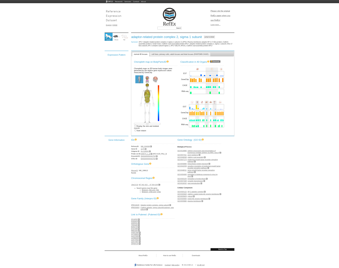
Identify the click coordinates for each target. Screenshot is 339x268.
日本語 (115, 25)
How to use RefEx (169, 255)
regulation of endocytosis (197, 179)
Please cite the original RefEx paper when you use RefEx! (220, 15)
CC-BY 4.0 (200, 265)
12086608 (135, 238)
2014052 (134, 219)
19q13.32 (134, 185)
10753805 (135, 234)
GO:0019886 (182, 151)
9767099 (134, 229)
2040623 (134, 221)
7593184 (134, 225)
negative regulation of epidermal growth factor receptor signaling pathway (204, 167)
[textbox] (166, 28)
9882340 (134, 230)
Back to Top (222, 249)
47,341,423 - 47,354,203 (148, 185)
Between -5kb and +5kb (150, 190)
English (108, 25)
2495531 (134, 223)
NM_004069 (145, 146)
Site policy (175, 265)
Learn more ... (215, 25)
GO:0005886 (182, 201)
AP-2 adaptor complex (196, 192)
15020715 (135, 243)
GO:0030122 (182, 192)
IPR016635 (135, 205)
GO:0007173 (182, 160)
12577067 (135, 242)
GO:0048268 (182, 157)
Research (118, 2)
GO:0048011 (182, 170)
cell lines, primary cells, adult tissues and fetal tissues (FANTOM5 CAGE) (180, 54)
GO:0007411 (182, 155)
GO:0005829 (182, 196)
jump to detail (209, 37)
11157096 (134, 236)
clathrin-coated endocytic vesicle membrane (203, 194)
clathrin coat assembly (196, 157)
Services (127, 2)
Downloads (196, 255)
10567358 (135, 232)
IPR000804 (135, 208)
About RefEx (143, 255)
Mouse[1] (134, 170)
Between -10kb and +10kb (151, 192)
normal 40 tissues (141, 54)
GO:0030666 (182, 199)
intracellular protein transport (198, 164)
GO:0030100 (182, 179)
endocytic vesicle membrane (198, 199)
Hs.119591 (145, 151)
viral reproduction (194, 183)
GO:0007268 (182, 181)
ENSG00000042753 (148, 156)
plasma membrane (194, 201)
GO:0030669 (182, 194)
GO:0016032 (182, 183)
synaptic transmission (195, 181)
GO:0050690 (182, 174)
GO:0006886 (182, 164)
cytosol (190, 196)
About (143, 2)
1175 (142, 149)
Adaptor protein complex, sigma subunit (154, 205)
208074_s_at (145, 154)
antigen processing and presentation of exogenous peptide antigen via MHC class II (203, 152)
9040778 (134, 227)
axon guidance (193, 155)
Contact (136, 2)
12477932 (135, 240)
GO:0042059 (182, 166)
